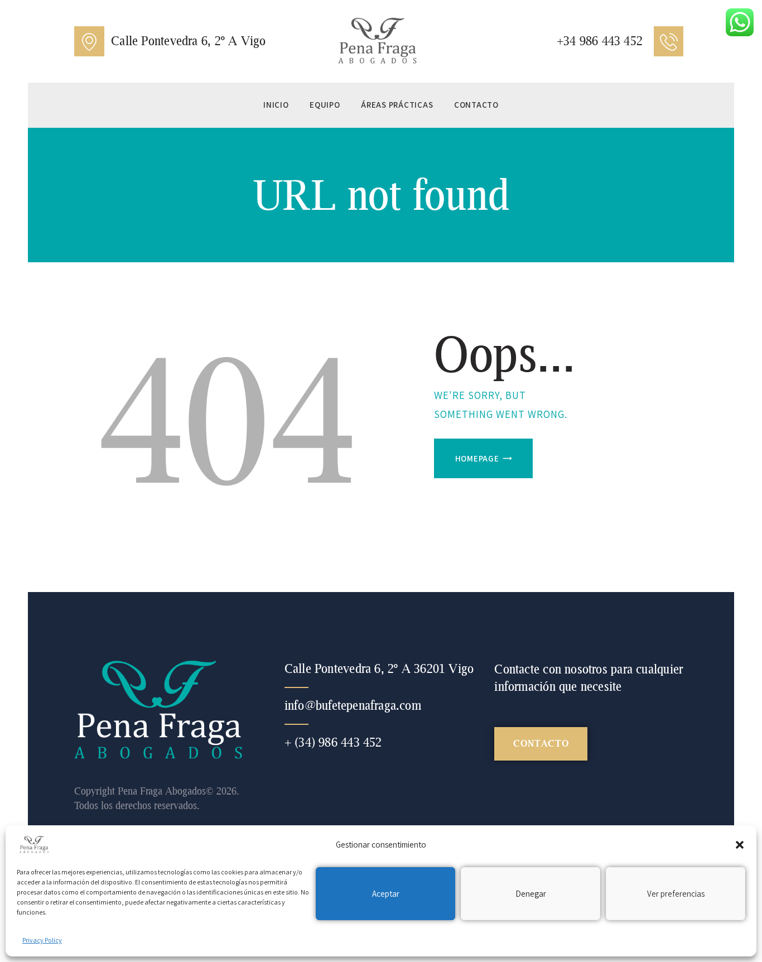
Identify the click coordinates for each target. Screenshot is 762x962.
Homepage (477, 458)
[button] (739, 844)
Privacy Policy (42, 940)
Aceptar (385, 893)
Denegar (530, 893)
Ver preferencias (676, 893)
